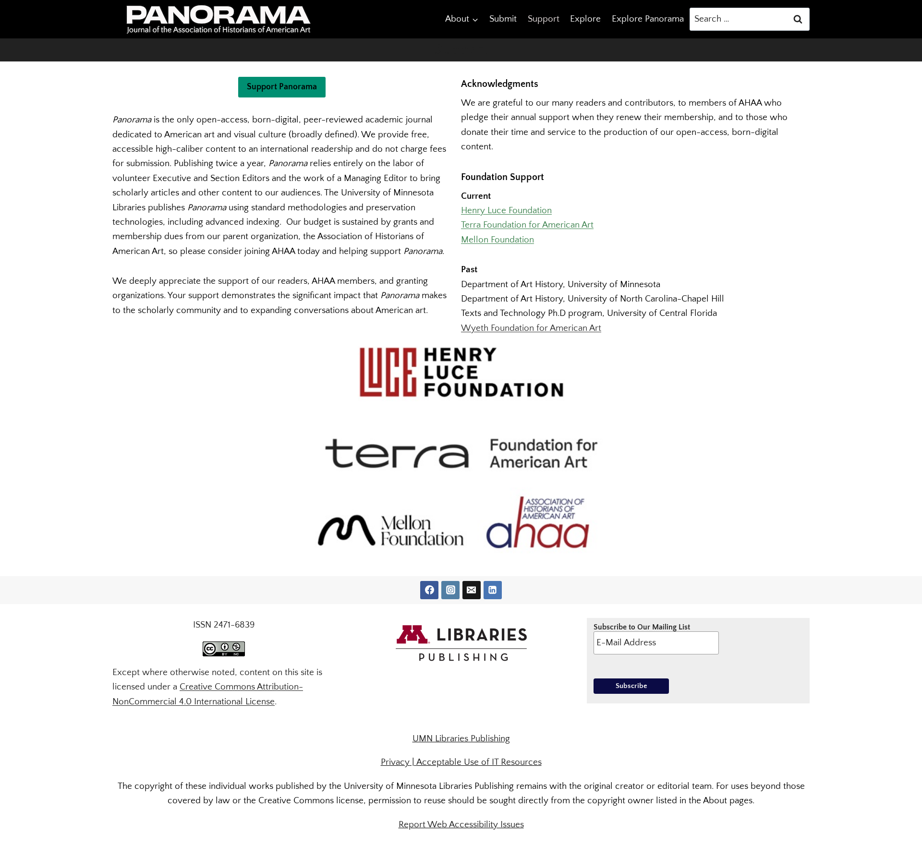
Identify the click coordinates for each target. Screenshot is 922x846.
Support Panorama (282, 87)
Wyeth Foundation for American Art (531, 328)
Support (543, 19)
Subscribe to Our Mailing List (642, 627)
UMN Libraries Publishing (461, 739)
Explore (585, 19)
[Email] (471, 590)
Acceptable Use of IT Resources (479, 762)
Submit (503, 19)
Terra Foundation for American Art (527, 225)
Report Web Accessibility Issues (461, 825)
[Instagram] (450, 590)
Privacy (395, 762)
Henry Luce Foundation (506, 210)
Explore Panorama (648, 19)
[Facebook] (429, 590)
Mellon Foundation (497, 240)
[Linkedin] (493, 590)
